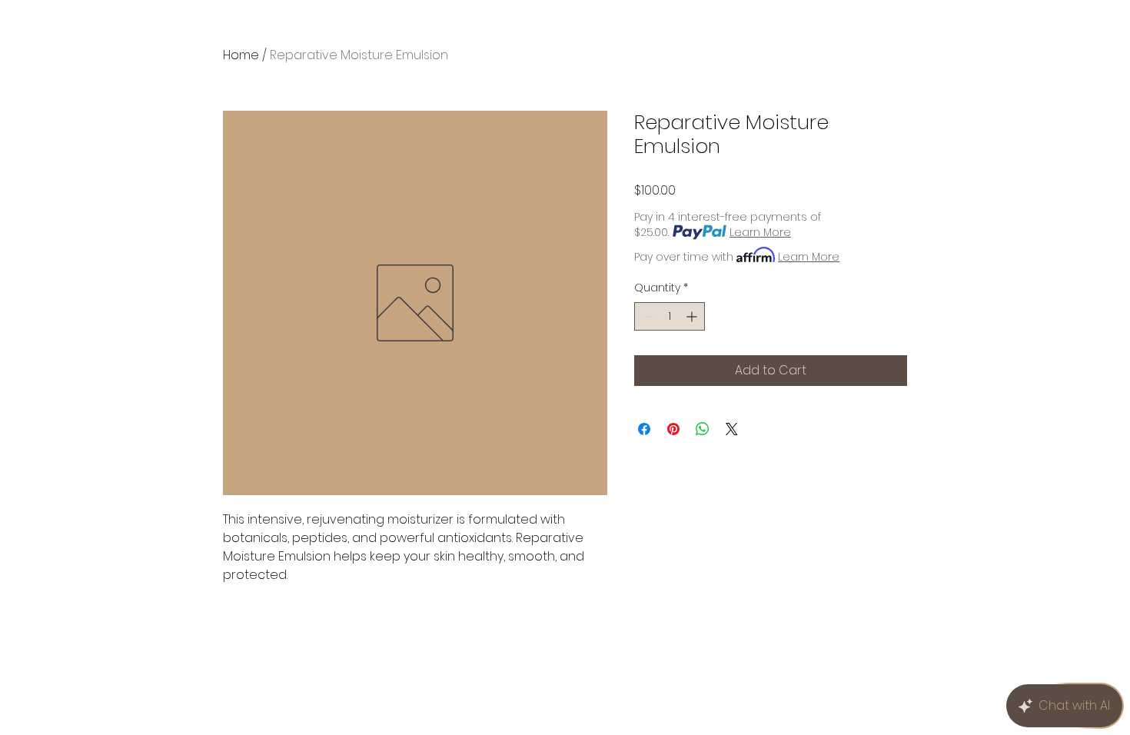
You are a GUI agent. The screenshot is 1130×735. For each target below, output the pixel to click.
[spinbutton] (669, 316)
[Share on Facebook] (644, 429)
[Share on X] (732, 429)
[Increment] (693, 316)
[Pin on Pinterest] (673, 429)
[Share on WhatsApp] (702, 429)
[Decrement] (646, 316)
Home (241, 55)
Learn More (760, 232)
